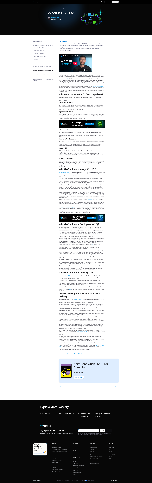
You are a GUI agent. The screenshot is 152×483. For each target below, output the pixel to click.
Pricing (64, 1)
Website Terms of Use (69, 480)
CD (70, 289)
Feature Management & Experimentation (60, 449)
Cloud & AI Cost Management (58, 469)
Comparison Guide (93, 447)
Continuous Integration (64, 74)
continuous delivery (72, 286)
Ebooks (91, 454)
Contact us (107, 1)
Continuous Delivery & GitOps (58, 445)
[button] (48, 2)
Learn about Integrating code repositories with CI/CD (70, 353)
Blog (91, 445)
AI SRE (53, 454)
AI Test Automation (56, 471)
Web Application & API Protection (58, 465)
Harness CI (90, 199)
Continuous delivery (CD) (64, 275)
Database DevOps (55, 456)
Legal (110, 458)
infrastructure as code (82, 331)
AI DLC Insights (55, 462)
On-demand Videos (94, 458)
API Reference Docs (77, 468)
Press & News (111, 447)
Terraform (61, 246)
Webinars (92, 460)
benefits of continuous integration (68, 207)
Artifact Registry (55, 458)
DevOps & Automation (66, 8)
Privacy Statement (77, 480)
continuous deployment (98, 86)
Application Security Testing (57, 464)
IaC (93, 244)
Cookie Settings (91, 480)
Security (110, 456)
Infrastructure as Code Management (59, 451)
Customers (53, 1)
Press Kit (110, 460)
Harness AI (75, 445)
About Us (110, 445)
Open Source (59, 1)
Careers (110, 451)
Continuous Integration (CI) (64, 172)
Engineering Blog (76, 470)
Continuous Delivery (78, 299)
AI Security (54, 467)
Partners (110, 449)
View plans (75, 452)
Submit (102, 430)
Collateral (92, 449)
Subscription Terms (60, 480)
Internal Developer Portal (57, 460)
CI (71, 184)
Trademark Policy (112, 454)
